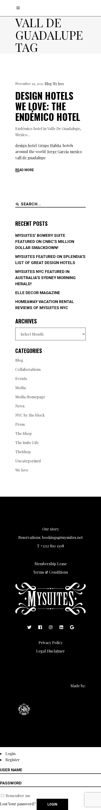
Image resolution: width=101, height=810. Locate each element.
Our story (50, 528)
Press (20, 424)
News (19, 405)
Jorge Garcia (58, 151)
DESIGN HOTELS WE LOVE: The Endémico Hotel (47, 106)
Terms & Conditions (50, 572)
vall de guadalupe (30, 157)
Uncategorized (28, 460)
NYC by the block (30, 415)
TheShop (23, 451)
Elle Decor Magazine (37, 292)
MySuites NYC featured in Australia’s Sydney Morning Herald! (45, 277)
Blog (48, 83)
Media (20, 387)
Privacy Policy (50, 642)
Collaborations (28, 369)
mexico (76, 151)
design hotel (26, 145)
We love (58, 83)
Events (21, 378)
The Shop (23, 433)
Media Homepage (30, 396)
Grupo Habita (49, 145)
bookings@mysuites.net (62, 537)
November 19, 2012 (29, 83)
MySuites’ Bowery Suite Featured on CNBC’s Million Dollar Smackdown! (44, 241)
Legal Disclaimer (50, 651)
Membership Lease (51, 563)
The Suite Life (27, 442)
